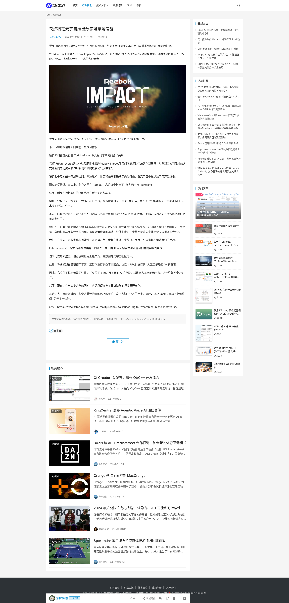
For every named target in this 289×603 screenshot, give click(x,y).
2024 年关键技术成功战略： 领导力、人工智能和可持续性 (137, 508)
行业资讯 (87, 5)
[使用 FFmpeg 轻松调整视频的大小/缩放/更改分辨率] (204, 314)
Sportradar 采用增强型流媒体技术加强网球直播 (129, 541)
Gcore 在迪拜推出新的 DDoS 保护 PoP (218, 143)
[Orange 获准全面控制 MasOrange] (69, 486)
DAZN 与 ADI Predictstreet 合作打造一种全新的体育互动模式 (140, 443)
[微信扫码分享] (161, 598)
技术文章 (101, 5)
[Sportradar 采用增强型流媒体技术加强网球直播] (69, 551)
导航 (138, 5)
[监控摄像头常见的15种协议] (204, 367)
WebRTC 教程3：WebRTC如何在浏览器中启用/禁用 (227, 277)
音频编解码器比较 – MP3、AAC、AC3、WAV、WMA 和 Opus (225, 261)
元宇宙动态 (55, 36)
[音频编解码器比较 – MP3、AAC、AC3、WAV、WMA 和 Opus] (204, 261)
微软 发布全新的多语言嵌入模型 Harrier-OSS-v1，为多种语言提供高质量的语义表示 (219, 171)
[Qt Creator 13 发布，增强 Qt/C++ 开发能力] (69, 388)
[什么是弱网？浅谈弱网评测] (204, 228)
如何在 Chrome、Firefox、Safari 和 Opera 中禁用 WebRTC (227, 245)
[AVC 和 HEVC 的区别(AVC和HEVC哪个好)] (204, 351)
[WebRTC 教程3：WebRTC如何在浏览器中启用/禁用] (204, 276)
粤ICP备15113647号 (156, 592)
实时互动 (114, 587)
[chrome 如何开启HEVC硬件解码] (204, 296)
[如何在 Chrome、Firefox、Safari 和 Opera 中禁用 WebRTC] (204, 243)
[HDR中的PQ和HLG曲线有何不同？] (204, 333)
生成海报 (151, 598)
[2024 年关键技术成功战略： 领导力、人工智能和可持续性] (69, 518)
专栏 (129, 5)
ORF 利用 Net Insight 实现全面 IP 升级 (218, 48)
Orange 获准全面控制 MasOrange (120, 476)
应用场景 (117, 5)
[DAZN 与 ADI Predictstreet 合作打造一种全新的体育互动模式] (69, 453)
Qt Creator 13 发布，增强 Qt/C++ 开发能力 (126, 378)
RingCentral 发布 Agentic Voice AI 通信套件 (127, 410)
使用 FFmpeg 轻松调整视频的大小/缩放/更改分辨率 (227, 313)
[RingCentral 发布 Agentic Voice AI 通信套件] (69, 421)
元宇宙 (57, 330)
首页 (75, 5)
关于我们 (171, 587)
